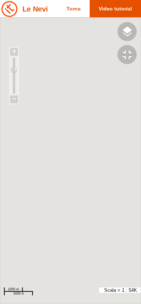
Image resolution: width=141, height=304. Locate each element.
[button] (129, 55)
